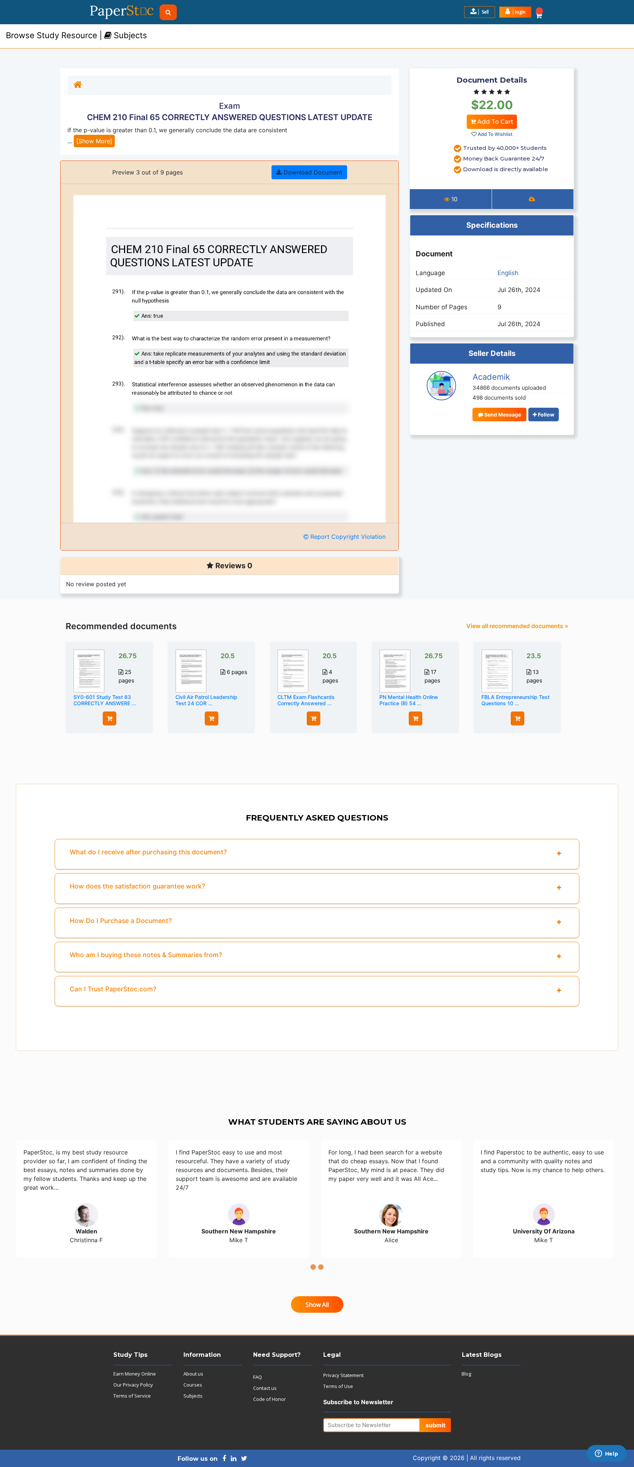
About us (193, 1373)
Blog (466, 1373)
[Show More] (94, 141)
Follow (545, 414)
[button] (515, 12)
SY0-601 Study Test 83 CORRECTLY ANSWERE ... (104, 700)
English (508, 273)
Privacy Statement (343, 1375)
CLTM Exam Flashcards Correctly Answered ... (306, 700)
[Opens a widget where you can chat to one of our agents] (606, 1454)
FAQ (257, 1377)
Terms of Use (338, 1386)
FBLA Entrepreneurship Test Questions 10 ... (515, 700)
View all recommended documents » (517, 626)
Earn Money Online (134, 1373)
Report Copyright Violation (347, 536)
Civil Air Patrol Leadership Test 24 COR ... (206, 700)
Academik (491, 377)
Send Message (502, 414)
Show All (317, 1305)
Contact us (265, 1388)
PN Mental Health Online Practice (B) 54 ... (408, 700)
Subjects (193, 1395)
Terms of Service (132, 1395)
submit (435, 1425)
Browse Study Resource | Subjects (76, 35)
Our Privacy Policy (133, 1384)
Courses (192, 1384)
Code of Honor (269, 1399)
